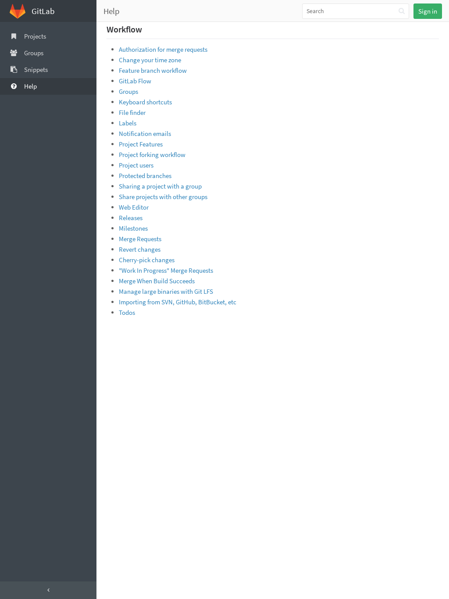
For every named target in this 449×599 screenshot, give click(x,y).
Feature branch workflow (153, 70)
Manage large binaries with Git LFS (166, 291)
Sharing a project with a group (160, 186)
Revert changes (139, 249)
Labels (127, 123)
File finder (132, 112)
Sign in (427, 11)
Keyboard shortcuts (145, 102)
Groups (128, 91)
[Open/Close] (48, 590)
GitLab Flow (135, 81)
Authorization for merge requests (163, 49)
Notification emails (145, 133)
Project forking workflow (152, 154)
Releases (131, 218)
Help (111, 11)
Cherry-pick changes (147, 260)
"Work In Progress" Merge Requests (166, 270)
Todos (127, 312)
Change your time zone (150, 60)
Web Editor (134, 207)
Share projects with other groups (163, 197)
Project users (136, 165)
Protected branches (145, 175)
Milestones (133, 228)
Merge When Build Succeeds (157, 281)
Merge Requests (140, 239)
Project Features (141, 144)
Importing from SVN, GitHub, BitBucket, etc (177, 302)
